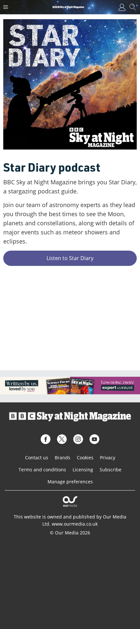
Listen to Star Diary (70, 258)
